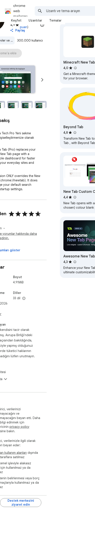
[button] (13, 104)
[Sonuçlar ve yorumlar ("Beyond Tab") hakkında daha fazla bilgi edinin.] (74, 132)
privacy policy (19, 427)
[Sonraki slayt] (42, 79)
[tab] (16, 20)
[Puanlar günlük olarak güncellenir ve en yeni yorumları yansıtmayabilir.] (42, 24)
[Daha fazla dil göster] (24, 298)
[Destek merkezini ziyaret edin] (20, 502)
